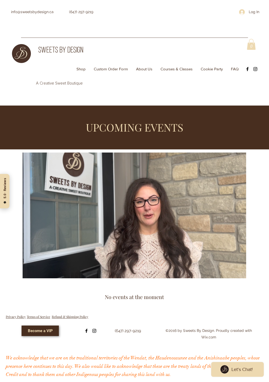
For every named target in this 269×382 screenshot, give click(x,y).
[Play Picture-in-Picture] (230, 271)
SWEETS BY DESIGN (60, 50)
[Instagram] (255, 69)
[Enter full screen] (239, 271)
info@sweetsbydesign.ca (32, 12)
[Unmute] (38, 271)
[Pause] (29, 271)
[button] (251, 44)
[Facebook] (247, 69)
